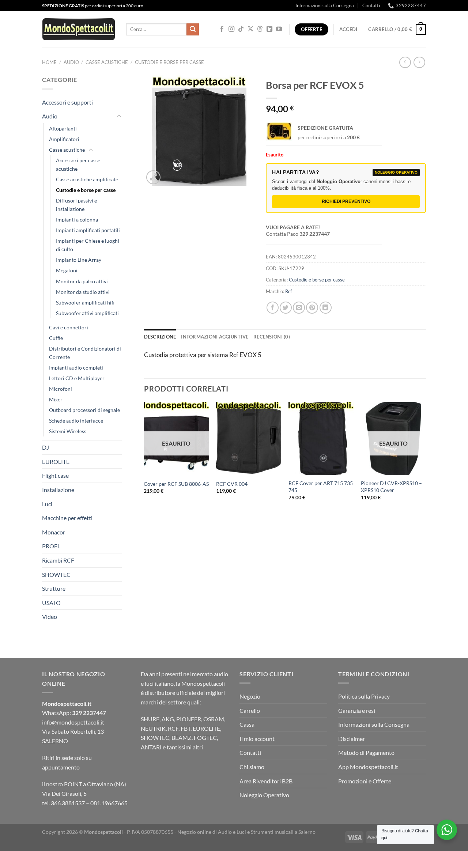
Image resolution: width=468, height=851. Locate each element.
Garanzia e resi (356, 710)
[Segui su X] (250, 29)
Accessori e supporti (67, 102)
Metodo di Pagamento (366, 752)
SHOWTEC (56, 574)
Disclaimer (351, 738)
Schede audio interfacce (76, 420)
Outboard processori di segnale (84, 410)
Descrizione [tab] (160, 337)
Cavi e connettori (68, 327)
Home (49, 62)
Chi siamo (251, 766)
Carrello (249, 710)
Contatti (371, 5)
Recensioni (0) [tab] (271, 337)
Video (49, 616)
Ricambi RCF (58, 560)
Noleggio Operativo (264, 794)
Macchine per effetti (67, 517)
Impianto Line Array (78, 260)
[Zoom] (153, 177)
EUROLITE (55, 461)
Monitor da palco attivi (82, 281)
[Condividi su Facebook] (273, 308)
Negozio (249, 696)
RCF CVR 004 (232, 484)
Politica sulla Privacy (364, 696)
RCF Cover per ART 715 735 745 (320, 486)
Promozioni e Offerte (364, 781)
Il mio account (257, 738)
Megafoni (67, 270)
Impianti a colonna (77, 219)
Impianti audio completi (76, 367)
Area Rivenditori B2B (265, 781)
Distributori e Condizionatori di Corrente (85, 352)
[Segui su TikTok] (241, 29)
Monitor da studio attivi (83, 292)
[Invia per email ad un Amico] (299, 308)
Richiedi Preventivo (346, 201)
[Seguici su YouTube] (279, 29)
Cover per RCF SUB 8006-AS (176, 484)
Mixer (56, 399)
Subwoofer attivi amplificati (87, 313)
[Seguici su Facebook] (222, 29)
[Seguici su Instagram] (231, 29)
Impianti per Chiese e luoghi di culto (87, 245)
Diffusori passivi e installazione (76, 204)
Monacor (53, 532)
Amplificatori (64, 139)
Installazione (58, 489)
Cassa (246, 724)
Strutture (53, 588)
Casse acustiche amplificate (87, 179)
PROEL (51, 545)
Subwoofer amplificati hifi (85, 302)
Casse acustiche (107, 62)
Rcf (288, 291)
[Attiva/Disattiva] (119, 116)
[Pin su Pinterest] (312, 308)
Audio (71, 62)
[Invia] (192, 29)
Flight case (55, 475)
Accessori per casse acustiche (78, 164)
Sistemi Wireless (67, 431)
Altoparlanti (63, 128)
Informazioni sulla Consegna (324, 5)
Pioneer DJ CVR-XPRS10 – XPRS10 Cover (391, 486)
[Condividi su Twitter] (286, 308)
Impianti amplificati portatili (88, 230)
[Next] (425, 457)
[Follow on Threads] (260, 29)
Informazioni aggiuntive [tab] (214, 337)
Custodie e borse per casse (169, 62)
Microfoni (60, 389)
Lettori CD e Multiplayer (77, 378)
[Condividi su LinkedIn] (326, 308)
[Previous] (144, 457)
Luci (47, 503)
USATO (51, 602)
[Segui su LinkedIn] (269, 29)
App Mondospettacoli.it (368, 766)
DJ (45, 447)
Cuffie (56, 338)
